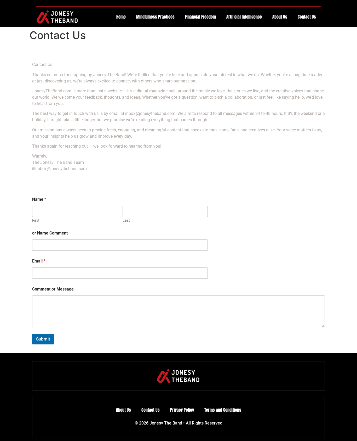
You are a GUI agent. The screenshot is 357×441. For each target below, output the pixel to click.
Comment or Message (53, 289)
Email (38, 261)
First (35, 220)
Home (121, 17)
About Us (279, 17)
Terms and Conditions (222, 410)
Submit (43, 339)
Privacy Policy (182, 410)
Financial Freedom (200, 17)
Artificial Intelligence (244, 17)
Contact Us (307, 17)
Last (126, 220)
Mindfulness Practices (155, 17)
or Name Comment (50, 233)
